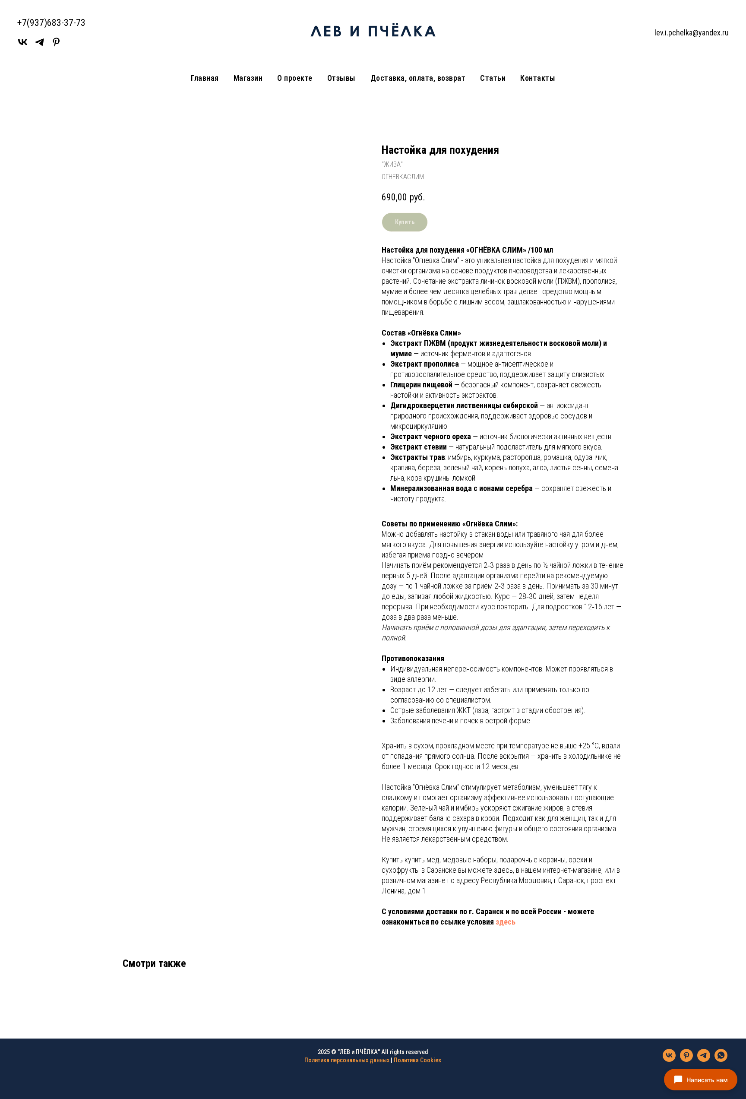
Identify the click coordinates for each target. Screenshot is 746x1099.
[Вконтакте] (22, 45)
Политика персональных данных (346, 1060)
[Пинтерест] (56, 45)
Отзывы (341, 77)
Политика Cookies (417, 1060)
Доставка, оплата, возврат (418, 77)
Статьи (493, 77)
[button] (700, 1079)
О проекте (295, 77)
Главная (205, 77)
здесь (505, 921)
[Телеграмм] (39, 45)
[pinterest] (686, 1059)
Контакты (537, 77)
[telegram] (703, 1059)
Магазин (248, 77)
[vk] (669, 1059)
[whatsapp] (720, 1059)
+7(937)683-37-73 (51, 22)
